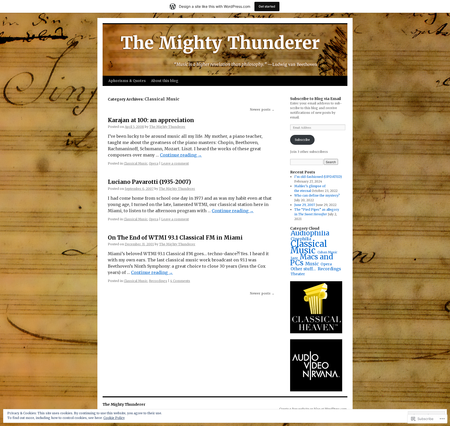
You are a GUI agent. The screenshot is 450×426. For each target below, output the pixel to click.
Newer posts (262, 109)
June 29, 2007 (304, 205)
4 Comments (180, 281)
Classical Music (135, 163)
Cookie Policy (114, 418)
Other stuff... (303, 268)
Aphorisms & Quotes (127, 81)
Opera (153, 163)
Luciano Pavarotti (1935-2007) (149, 181)
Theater (298, 274)
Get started (267, 6)
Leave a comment (175, 163)
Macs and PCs (311, 259)
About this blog (164, 81)
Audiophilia (310, 233)
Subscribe (302, 140)
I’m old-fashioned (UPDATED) (318, 177)
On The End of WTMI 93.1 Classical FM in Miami (175, 237)
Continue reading (181, 155)
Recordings (158, 281)
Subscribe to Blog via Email (315, 98)
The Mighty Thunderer (167, 127)
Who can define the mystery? (317, 195)
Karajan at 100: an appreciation (151, 120)
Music (312, 264)
